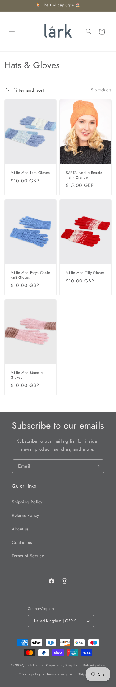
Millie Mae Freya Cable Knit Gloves (30, 275)
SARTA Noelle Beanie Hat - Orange (84, 175)
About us (20, 529)
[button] (11, 31)
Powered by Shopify (61, 665)
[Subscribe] (97, 466)
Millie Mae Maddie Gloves (27, 375)
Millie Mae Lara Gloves (30, 173)
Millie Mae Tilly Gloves (85, 273)
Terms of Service (28, 556)
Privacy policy (30, 674)
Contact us (22, 542)
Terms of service (59, 674)
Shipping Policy (27, 502)
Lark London (35, 665)
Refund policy (94, 665)
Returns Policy (25, 515)
